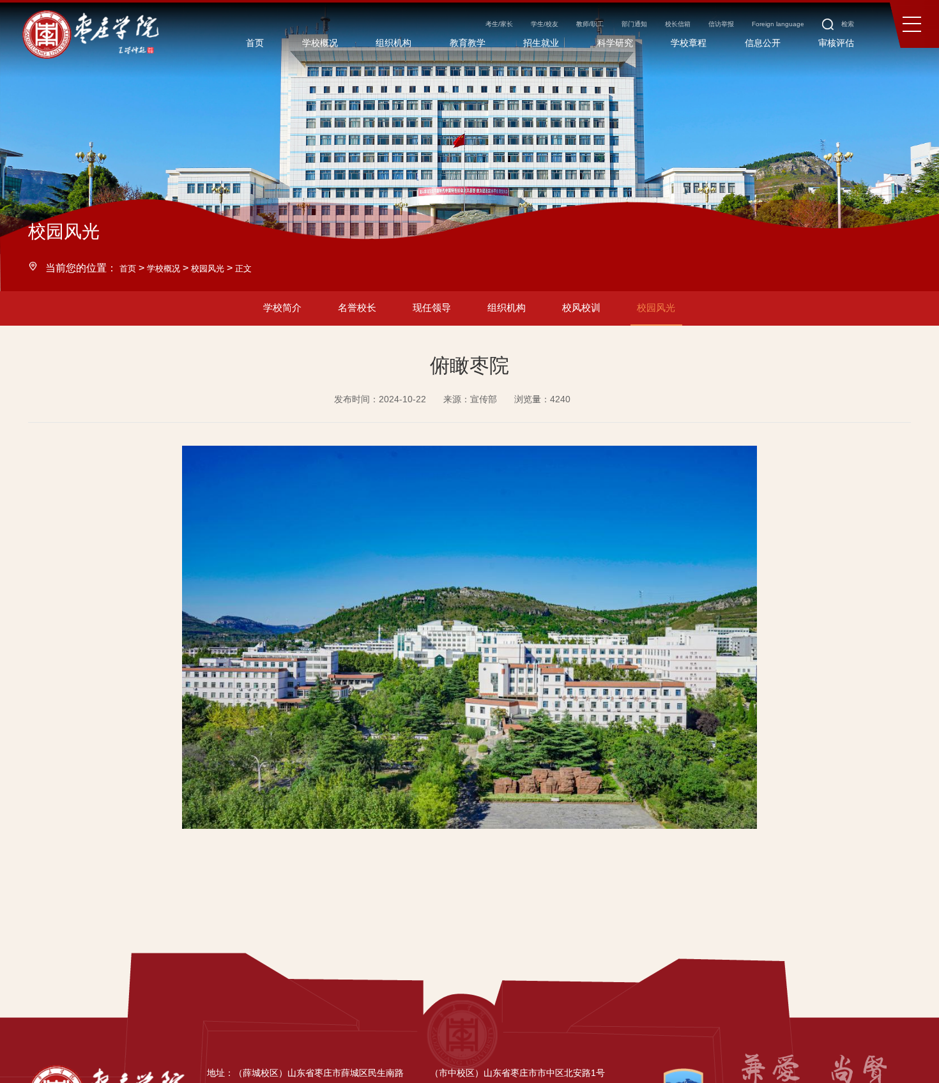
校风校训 (606, 312)
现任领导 (423, 312)
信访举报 (679, 30)
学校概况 (171, 267)
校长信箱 (622, 30)
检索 (831, 30)
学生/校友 (450, 30)
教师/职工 (509, 30)
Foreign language (750, 30)
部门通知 (566, 30)
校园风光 (222, 267)
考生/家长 (391, 30)
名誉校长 (332, 312)
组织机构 (514, 312)
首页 (129, 267)
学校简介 (240, 312)
